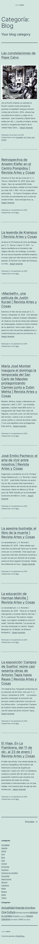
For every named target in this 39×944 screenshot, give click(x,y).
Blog (29, 137)
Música (4, 892)
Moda (3, 888)
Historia (4, 882)
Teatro (3, 898)
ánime (3, 851)
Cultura (3, 140)
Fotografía (5, 876)
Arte (25, 137)
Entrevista (5, 867)
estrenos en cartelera (9, 873)
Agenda (4, 848)
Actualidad (19, 137)
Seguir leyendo (26, 128)
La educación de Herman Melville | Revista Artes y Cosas (18, 598)
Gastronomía (6, 879)
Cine (33, 137)
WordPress (20, 936)
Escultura (4, 870)
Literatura (5, 885)
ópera (3, 895)
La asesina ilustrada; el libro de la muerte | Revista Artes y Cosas (18, 532)
